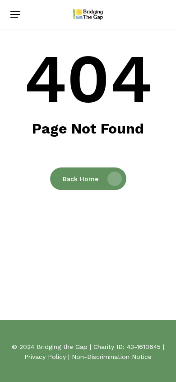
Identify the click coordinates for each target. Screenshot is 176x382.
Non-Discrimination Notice (112, 356)
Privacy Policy (45, 356)
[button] (15, 14)
